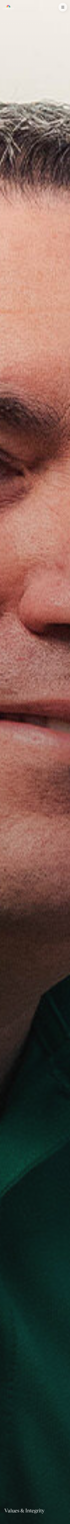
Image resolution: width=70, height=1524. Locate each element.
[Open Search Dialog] (63, 7)
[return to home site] (8, 7)
